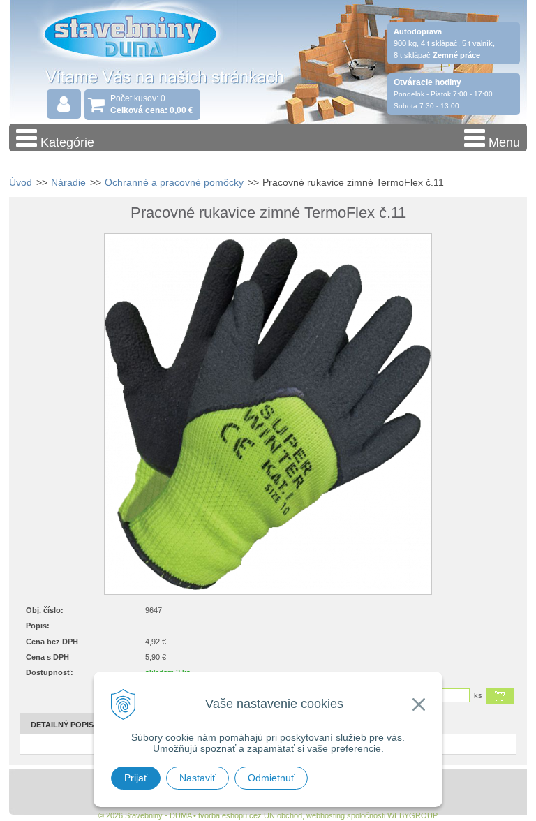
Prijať (135, 777)
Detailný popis (62, 724)
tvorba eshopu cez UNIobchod (250, 815)
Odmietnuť (271, 777)
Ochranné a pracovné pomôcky (174, 182)
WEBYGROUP (412, 815)
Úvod (20, 182)
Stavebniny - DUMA (130, 50)
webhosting (325, 815)
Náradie (68, 182)
